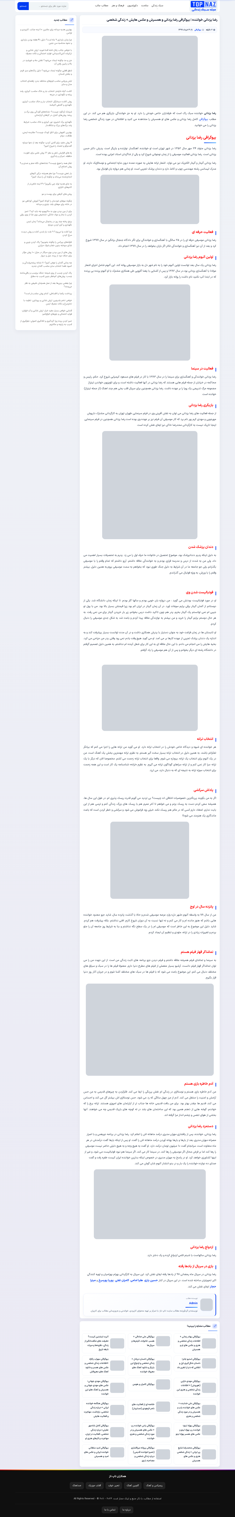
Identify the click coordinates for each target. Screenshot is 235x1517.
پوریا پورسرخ (106, 1280)
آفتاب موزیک (94, 1485)
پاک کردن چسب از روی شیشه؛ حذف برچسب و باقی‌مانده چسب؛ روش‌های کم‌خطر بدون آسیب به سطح (46, 274)
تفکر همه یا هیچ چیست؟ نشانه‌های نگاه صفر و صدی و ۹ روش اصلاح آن (46, 164)
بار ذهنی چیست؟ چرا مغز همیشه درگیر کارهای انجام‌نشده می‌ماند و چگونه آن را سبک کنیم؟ (51, 175)
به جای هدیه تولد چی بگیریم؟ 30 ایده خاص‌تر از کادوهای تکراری (49, 185)
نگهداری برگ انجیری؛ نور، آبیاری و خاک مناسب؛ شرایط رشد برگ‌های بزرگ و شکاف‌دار (48, 123)
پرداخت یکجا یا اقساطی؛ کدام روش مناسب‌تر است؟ (48, 293)
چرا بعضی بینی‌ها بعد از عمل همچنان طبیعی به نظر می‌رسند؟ (48, 285)
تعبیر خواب (113, 1485)
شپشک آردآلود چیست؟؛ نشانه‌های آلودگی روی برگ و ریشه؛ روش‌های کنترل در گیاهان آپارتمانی (48, 113)
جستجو (23, 6)
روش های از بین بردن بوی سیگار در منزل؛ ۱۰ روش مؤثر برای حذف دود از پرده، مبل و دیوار (47, 254)
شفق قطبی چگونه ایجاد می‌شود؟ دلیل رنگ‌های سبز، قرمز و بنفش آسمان (46, 72)
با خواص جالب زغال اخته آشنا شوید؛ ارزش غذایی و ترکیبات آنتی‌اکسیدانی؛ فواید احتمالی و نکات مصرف (49, 51)
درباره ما (126, 1510)
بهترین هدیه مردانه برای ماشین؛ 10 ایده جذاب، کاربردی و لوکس (46, 31)
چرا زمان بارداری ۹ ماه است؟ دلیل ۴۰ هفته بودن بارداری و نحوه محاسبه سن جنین (46, 41)
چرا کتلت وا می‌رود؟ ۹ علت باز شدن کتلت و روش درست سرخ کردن (46, 233)
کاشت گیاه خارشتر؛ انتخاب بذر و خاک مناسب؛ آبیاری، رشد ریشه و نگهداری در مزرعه (46, 93)
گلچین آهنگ (133, 1485)
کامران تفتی (122, 1280)
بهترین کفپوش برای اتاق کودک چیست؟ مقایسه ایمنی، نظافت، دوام (47, 134)
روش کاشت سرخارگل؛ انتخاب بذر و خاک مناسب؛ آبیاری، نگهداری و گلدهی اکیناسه (47, 103)
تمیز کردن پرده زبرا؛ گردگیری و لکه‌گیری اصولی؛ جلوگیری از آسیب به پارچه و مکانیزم (46, 322)
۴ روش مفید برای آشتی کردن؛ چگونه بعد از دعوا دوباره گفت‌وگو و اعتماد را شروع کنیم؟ (47, 144)
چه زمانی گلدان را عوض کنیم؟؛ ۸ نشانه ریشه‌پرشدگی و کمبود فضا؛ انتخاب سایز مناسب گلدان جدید (47, 264)
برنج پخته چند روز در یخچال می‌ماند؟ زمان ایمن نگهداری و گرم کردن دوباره (49, 223)
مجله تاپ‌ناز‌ (203, 6)
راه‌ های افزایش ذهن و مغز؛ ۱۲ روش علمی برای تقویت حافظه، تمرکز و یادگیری (48, 154)
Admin (193, 1303)
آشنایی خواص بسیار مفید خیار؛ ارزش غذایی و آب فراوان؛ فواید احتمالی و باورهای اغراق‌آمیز (47, 312)
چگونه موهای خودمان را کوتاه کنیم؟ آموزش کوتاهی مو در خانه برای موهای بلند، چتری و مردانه (47, 202)
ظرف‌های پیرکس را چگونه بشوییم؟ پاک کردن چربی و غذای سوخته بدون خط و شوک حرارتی (48, 243)
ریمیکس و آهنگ (154, 1485)
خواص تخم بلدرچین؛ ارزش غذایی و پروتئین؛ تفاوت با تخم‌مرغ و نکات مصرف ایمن (48, 302)
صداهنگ (76, 1485)
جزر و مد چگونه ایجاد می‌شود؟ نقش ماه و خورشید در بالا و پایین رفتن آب (47, 62)
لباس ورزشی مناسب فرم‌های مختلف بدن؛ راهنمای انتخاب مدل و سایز (46, 82)
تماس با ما (109, 1510)
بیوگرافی (197, 29)
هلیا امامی (136, 1280)
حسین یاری (151, 1280)
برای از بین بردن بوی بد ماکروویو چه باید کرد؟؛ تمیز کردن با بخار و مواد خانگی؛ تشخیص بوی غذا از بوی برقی (46, 213)
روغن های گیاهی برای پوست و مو (57, 194)
